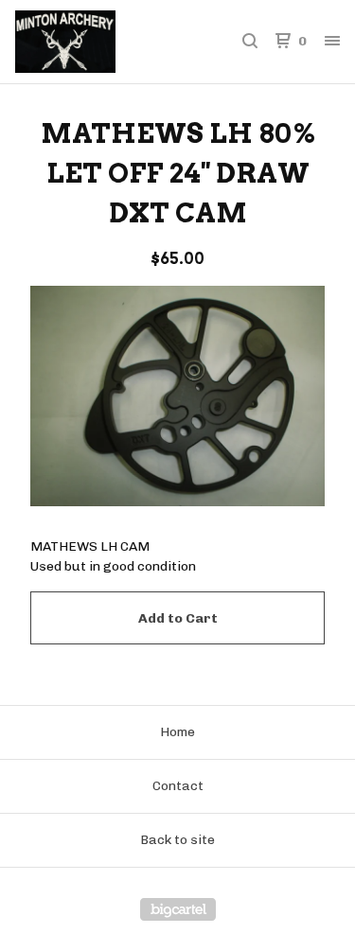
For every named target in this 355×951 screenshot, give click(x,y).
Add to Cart (178, 618)
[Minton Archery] (96, 41)
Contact (178, 786)
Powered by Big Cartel (178, 909)
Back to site (177, 840)
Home (177, 732)
